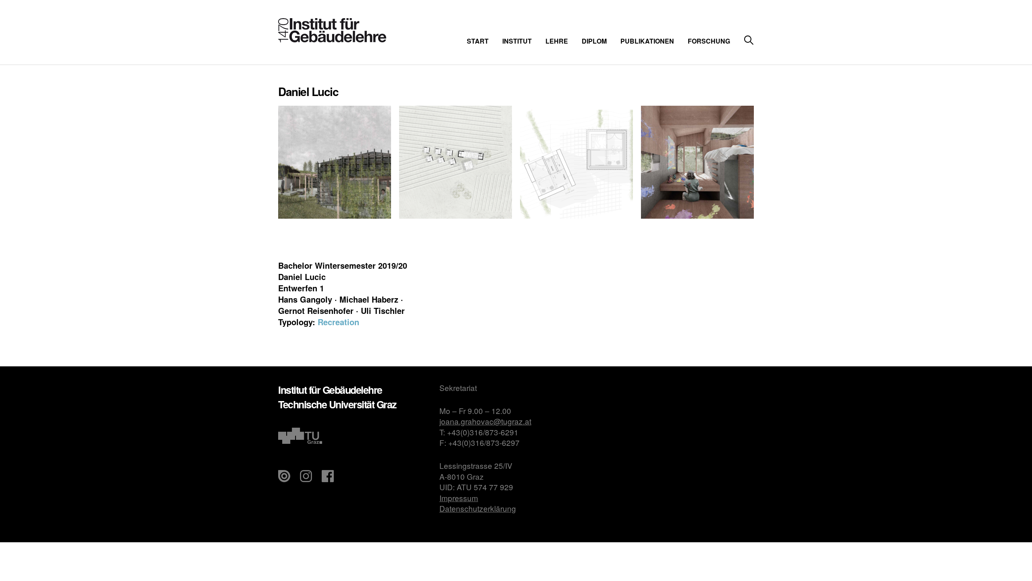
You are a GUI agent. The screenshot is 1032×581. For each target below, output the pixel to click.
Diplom (594, 41)
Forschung (709, 41)
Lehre (556, 41)
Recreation (338, 322)
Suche (749, 41)
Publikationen (647, 41)
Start (478, 41)
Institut (517, 41)
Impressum (458, 497)
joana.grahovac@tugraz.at (485, 421)
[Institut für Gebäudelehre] (332, 39)
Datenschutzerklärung (477, 508)
